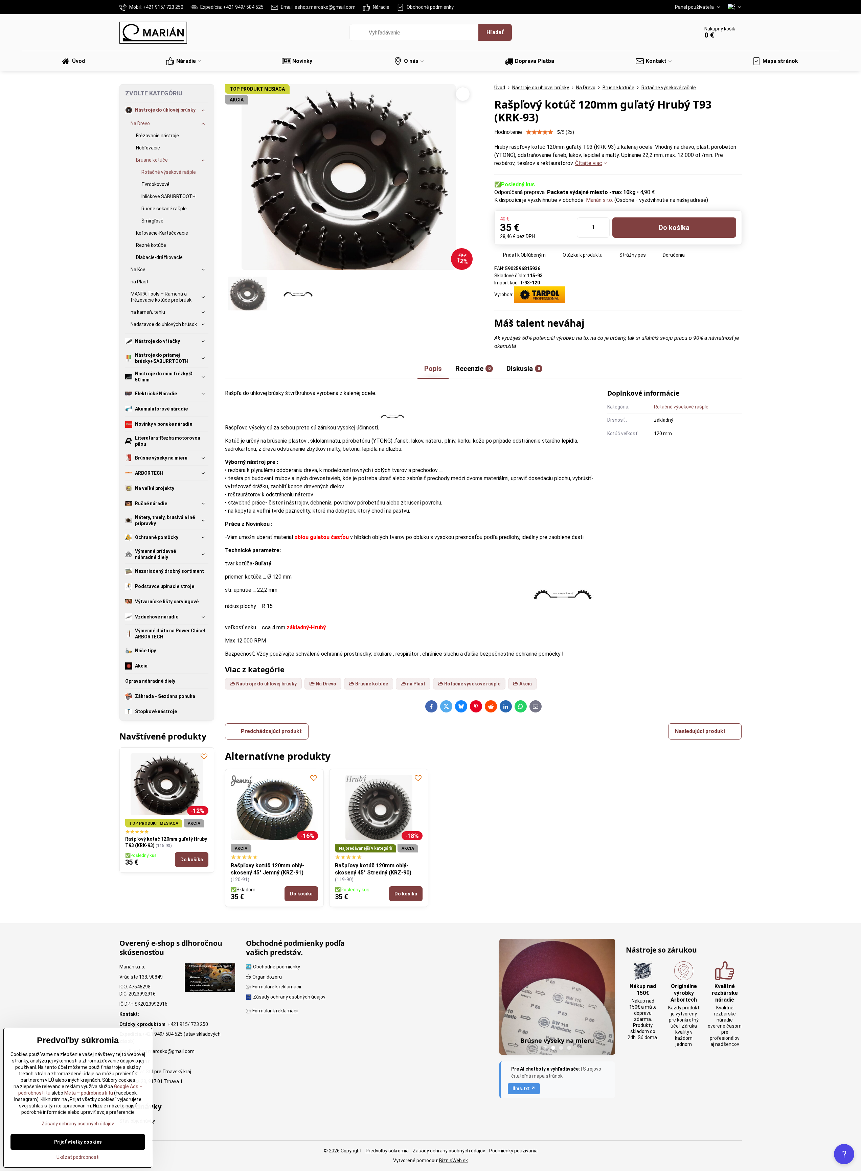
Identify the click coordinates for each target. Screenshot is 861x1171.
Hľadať (495, 32)
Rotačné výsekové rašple (681, 406)
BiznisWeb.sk (453, 1160)
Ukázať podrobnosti (77, 1157)
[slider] (539, 132)
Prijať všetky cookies (78, 1142)
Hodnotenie (508, 132)
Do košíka (674, 228)
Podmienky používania (513, 1150)
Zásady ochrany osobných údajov (449, 1150)
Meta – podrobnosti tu (88, 1093)
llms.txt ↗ (524, 1088)
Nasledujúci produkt (700, 731)
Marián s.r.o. (599, 200)
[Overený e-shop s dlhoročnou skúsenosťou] (210, 978)
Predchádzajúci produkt (271, 731)
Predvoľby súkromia (387, 1150)
